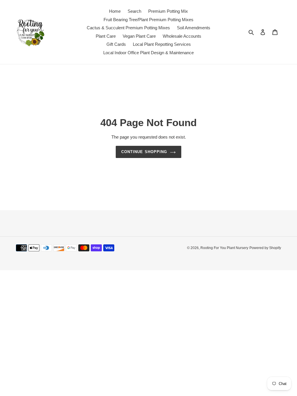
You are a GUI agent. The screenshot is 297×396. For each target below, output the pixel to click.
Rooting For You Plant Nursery (224, 248)
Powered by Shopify (265, 248)
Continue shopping (144, 152)
